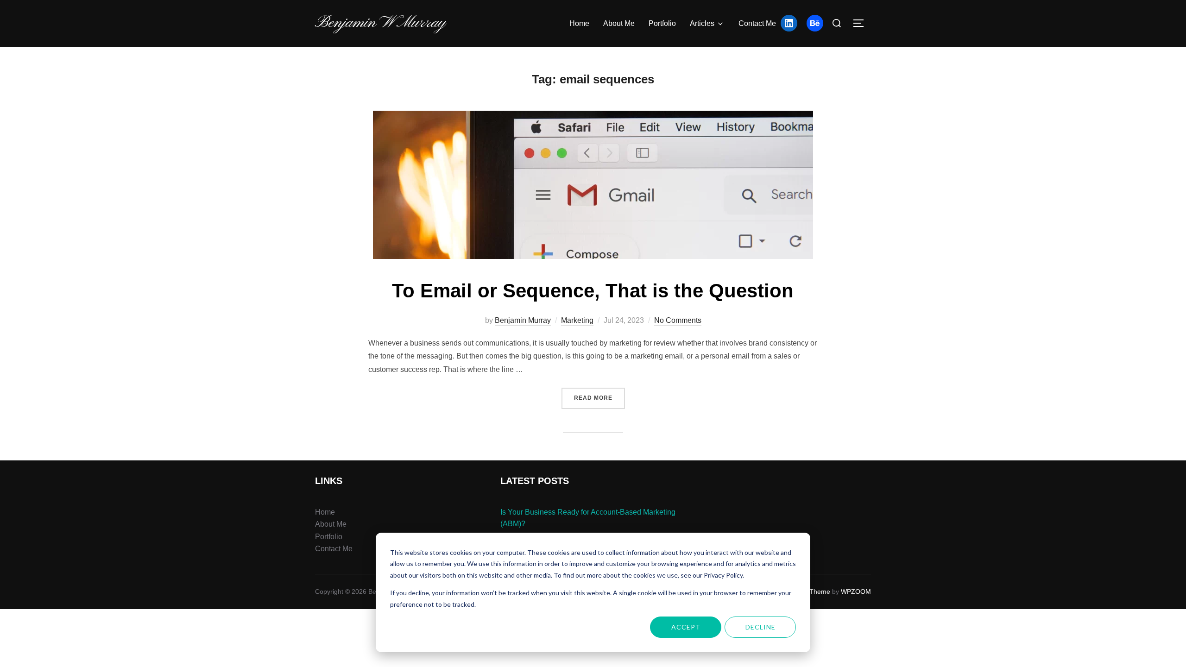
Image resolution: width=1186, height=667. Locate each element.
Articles (702, 23)
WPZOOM (856, 591)
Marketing (577, 320)
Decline (760, 627)
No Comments (677, 320)
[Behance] (815, 23)
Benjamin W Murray (380, 23)
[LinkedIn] (789, 23)
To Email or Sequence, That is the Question (593, 291)
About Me (619, 23)
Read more (599, 394)
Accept (685, 627)
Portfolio (662, 23)
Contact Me (757, 23)
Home (579, 23)
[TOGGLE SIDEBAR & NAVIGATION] (861, 23)
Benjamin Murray (523, 320)
